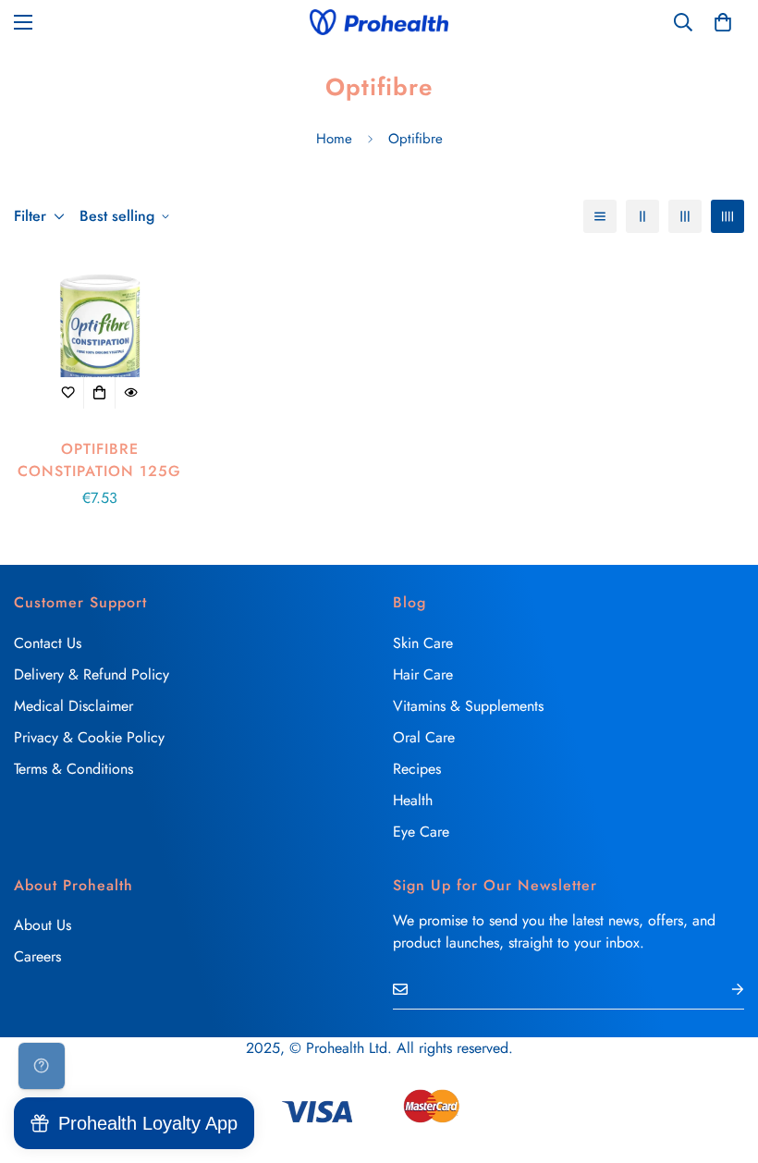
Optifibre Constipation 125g (99, 460)
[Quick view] (131, 393)
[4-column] (727, 216)
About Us (42, 925)
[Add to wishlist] (68, 393)
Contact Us (47, 643)
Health (413, 800)
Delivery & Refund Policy (91, 674)
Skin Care (423, 643)
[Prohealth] (379, 22)
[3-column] (685, 216)
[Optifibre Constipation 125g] (100, 340)
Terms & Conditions (73, 768)
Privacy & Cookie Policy (89, 737)
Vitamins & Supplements (468, 705)
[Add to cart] (100, 393)
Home (334, 139)
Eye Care (421, 831)
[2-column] (642, 216)
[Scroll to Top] (722, 1062)
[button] (723, 22)
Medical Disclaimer (73, 705)
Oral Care (424, 737)
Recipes (417, 768)
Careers (37, 956)
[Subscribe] (723, 989)
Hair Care (423, 674)
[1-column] (600, 216)
